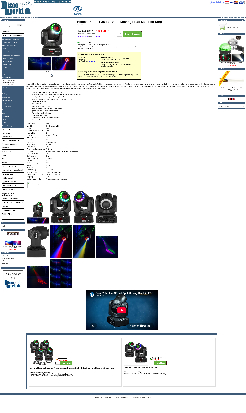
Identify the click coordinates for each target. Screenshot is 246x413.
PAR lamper (5, 87)
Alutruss (5, 159)
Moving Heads (21, 17)
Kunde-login (225, 17)
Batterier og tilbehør (10, 210)
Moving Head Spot (32, 17)
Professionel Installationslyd (13, 170)
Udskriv (52, 76)
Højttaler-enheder (9, 182)
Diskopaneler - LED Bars (9, 42)
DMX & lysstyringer (7, 122)
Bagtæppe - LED (7, 64)
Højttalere (6, 133)
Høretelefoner (7, 174)
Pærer (4, 110)
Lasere (4, 103)
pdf (39, 184)
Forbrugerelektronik (10, 199)
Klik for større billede (52, 72)
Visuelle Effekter (7, 100)
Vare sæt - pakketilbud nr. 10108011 (13, 246)
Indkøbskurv (234, 17)
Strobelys (5, 94)
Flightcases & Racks (10, 166)
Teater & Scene (6, 97)
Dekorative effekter (7, 71)
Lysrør (4, 48)
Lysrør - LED (5, 52)
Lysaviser (5, 113)
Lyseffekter (5, 68)
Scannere (5, 74)
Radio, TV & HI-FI (9, 189)
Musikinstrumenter (9, 144)
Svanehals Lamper (7, 126)
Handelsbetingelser (8, 258)
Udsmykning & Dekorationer (8, 194)
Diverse (5, 218)
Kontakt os (6, 263)
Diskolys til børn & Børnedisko (10, 39)
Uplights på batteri (7, 61)
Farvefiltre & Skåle (7, 106)
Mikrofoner (6, 151)
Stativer (5, 155)
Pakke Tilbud (7, 214)
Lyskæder (5, 116)
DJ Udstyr (6, 129)
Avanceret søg (13, 26)
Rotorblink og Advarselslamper (11, 55)
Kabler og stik (7, 178)
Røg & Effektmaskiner (11, 140)
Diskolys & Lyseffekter (8, 17)
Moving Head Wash (9, 85)
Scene (4, 163)
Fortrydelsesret (7, 261)
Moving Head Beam (9, 80)
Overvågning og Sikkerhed (13, 202)
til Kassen (242, 17)
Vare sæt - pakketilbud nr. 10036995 (231, 62)
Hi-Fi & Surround (9, 185)
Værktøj (5, 207)
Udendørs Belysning (8, 58)
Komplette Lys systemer (9, 45)
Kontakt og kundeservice (10, 255)
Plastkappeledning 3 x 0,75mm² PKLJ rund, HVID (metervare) (232, 88)
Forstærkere (7, 137)
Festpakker (6, 32)
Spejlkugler (5, 90)
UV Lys (4, 119)
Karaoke (5, 148)
